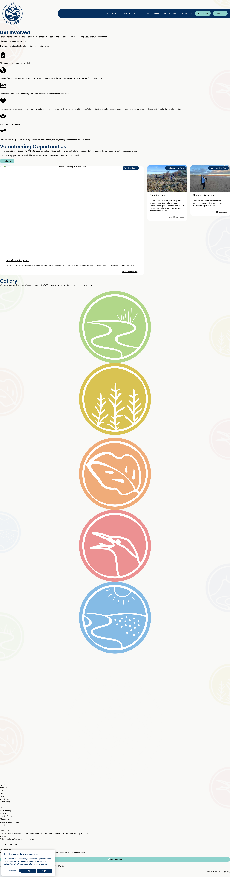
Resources (138, 13)
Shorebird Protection (204, 195)
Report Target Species (17, 260)
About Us (109, 13)
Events (156, 13)
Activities (123, 13)
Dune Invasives (158, 195)
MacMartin (59, 866)
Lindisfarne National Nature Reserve (177, 13)
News (148, 13)
